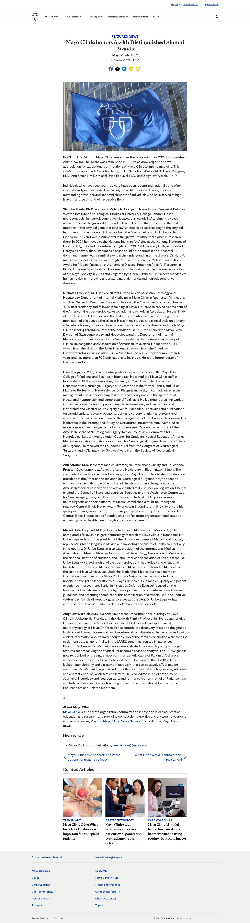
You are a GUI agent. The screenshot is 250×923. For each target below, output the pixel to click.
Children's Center (105, 898)
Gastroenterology (42, 891)
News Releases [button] (72, 16)
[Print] (138, 68)
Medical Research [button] (117, 16)
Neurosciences (41, 898)
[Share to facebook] (111, 68)
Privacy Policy (59, 918)
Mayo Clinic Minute (106, 877)
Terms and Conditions (40, 918)
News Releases (41, 870)
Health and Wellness (107, 884)
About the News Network (47, 857)
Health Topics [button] (94, 16)
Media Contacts (140, 16)
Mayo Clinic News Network (122, 721)
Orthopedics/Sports (107, 891)
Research (101, 870)
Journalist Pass (190, 4)
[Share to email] (131, 68)
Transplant (38, 905)
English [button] (174, 4)
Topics (99, 905)
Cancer (36, 877)
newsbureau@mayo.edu (129, 745)
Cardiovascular (41, 884)
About (156, 16)
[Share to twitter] (118, 68)
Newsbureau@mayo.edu (110, 857)
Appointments (211, 4)
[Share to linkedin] (124, 68)
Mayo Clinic (71, 712)
